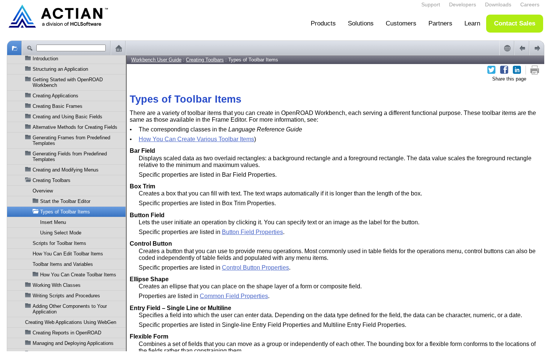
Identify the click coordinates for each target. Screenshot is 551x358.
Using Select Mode (60, 233)
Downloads (498, 4)
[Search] (29, 48)
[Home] (118, 48)
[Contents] (14, 48)
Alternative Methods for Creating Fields (75, 127)
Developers (462, 4)
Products (323, 23)
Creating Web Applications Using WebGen (70, 322)
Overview (43, 191)
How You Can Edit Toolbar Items (68, 254)
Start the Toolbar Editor (65, 201)
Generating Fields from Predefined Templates (70, 156)
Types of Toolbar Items (65, 212)
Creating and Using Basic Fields (67, 116)
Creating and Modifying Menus (66, 170)
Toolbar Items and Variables (63, 264)
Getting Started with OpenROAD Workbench (68, 82)
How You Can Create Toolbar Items (78, 274)
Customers (401, 23)
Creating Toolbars (51, 180)
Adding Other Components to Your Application (70, 309)
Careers (529, 4)
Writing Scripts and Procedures (66, 295)
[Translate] (507, 48)
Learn (472, 23)
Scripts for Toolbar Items (59, 243)
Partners (440, 23)
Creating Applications (55, 95)
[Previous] (522, 48)
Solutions (361, 23)
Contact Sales (514, 23)
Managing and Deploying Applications (73, 343)
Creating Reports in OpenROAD (67, 333)
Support (430, 4)
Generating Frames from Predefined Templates (71, 140)
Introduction (45, 58)
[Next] (537, 48)
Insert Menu (53, 222)
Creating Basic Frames (57, 106)
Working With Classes (57, 285)
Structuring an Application (60, 69)
